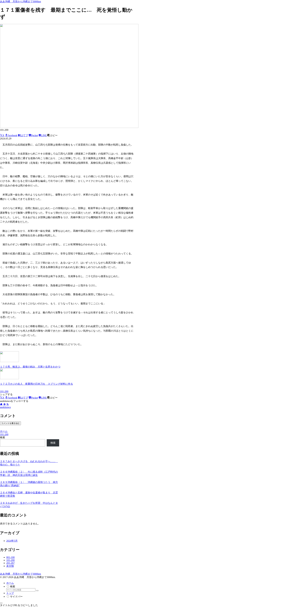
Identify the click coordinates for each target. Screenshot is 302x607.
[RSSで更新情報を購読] (7, 404)
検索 (2, 437)
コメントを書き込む (10, 423)
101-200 (4, 391)
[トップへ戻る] (1, 603)
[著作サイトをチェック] (1, 404)
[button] (53, 135)
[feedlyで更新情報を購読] (4, 404)
